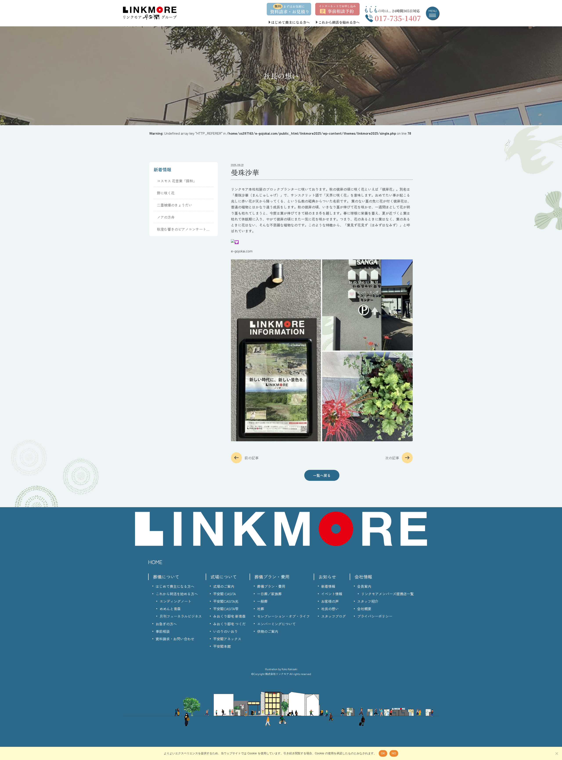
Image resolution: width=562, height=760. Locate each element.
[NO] (556, 753)
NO (394, 753)
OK (383, 753)
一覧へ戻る (322, 475)
